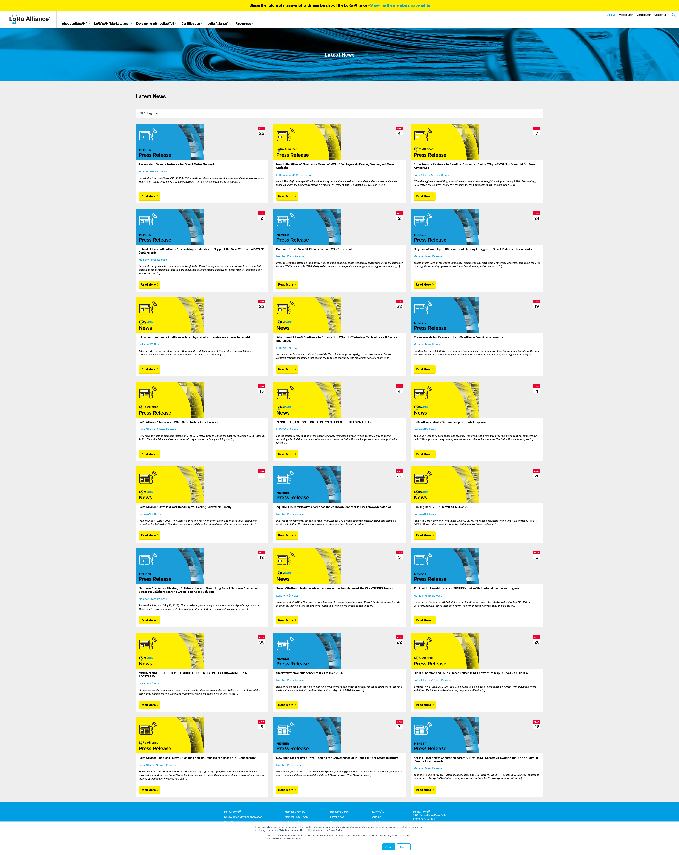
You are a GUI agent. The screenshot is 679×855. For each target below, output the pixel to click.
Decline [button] (404, 846)
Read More (148, 196)
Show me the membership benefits (400, 5)
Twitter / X (378, 811)
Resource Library (339, 811)
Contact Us (660, 14)
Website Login (626, 14)
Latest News (337, 817)
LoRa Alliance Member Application (243, 817)
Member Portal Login (296, 817)
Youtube (376, 817)
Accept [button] (388, 846)
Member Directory (295, 811)
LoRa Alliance (232, 811)
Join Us (611, 14)
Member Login (643, 14)
